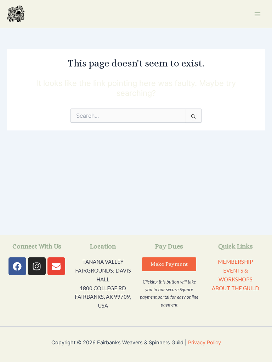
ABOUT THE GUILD (235, 288)
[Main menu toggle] (257, 14)
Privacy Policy (204, 342)
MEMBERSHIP (235, 261)
